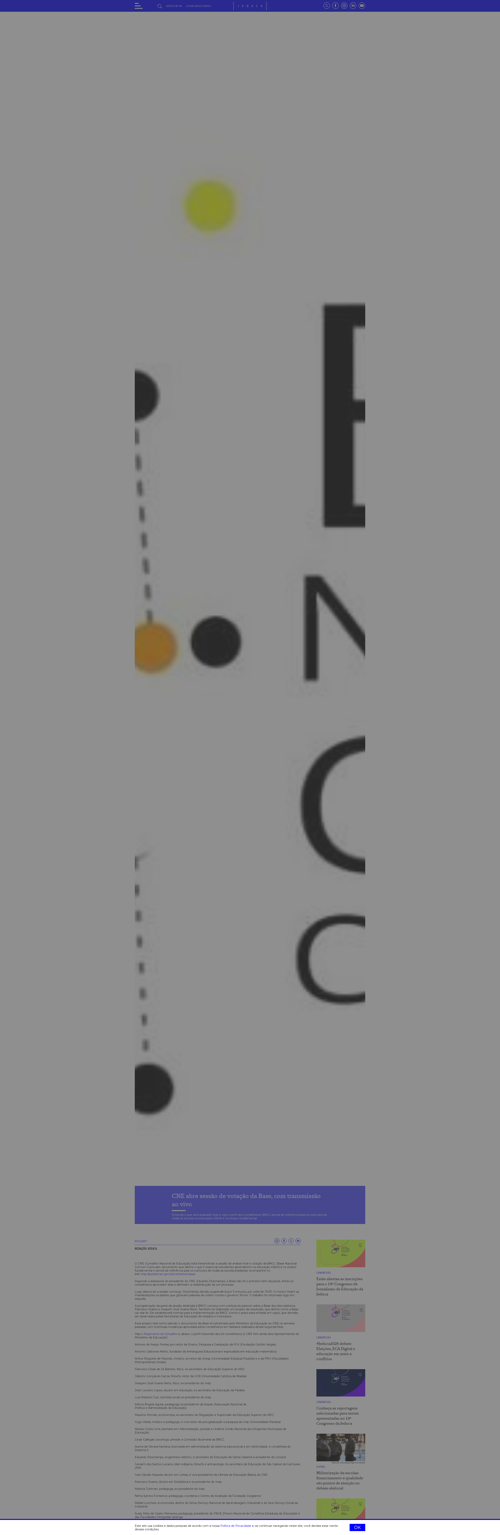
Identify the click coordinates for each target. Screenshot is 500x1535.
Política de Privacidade (235, 1526)
